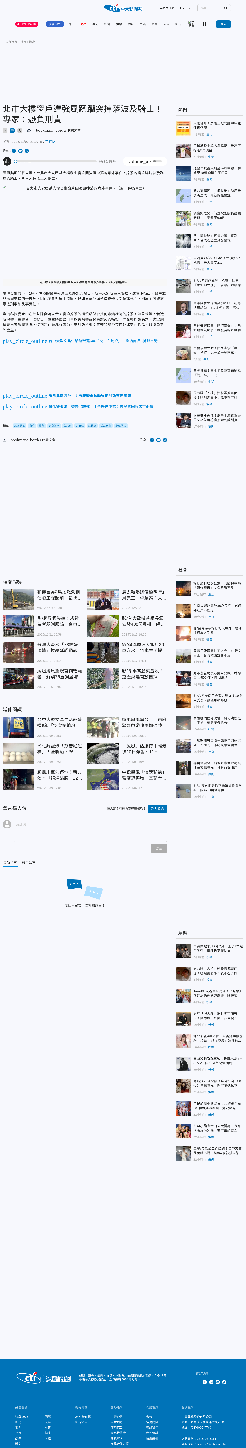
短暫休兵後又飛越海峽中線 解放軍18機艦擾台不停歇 (183, 173)
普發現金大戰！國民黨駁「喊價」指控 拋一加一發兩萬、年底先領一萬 (183, 353)
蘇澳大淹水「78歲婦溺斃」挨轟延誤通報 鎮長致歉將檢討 (18, 652)
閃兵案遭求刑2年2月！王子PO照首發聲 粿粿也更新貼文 (183, 951)
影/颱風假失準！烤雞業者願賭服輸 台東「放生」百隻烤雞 (18, 626)
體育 (131, 24)
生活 (143, 24)
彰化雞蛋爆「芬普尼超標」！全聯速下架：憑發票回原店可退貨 (18, 753)
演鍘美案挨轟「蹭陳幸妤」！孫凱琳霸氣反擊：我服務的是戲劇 (183, 331)
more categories (205, 24)
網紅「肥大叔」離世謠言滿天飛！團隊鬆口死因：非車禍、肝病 (183, 1019)
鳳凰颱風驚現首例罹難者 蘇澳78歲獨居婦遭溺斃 (18, 678)
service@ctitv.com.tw (211, 1444)
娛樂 (119, 24)
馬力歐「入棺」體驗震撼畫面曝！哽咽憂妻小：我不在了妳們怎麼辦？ (183, 398)
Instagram (211, 1382)
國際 (154, 24)
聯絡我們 (152, 1427)
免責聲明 (117, 1438)
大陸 (166, 24)
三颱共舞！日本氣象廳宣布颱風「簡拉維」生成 (183, 375)
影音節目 (81, 1422)
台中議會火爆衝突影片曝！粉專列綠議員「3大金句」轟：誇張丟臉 (183, 308)
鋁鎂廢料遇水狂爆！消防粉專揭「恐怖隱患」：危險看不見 (183, 588)
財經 (48, 1438)
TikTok (224, 1382)
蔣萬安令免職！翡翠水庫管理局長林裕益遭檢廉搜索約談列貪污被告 (183, 420)
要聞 (95, 24)
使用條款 (117, 1427)
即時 (72, 24)
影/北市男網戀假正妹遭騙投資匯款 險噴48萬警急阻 (183, 791)
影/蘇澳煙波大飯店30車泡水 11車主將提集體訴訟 (103, 652)
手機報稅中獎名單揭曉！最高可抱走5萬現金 (183, 151)
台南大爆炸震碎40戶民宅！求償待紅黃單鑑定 (183, 611)
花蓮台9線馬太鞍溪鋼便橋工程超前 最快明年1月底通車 (18, 599)
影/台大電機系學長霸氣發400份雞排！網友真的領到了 (103, 626)
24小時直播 (83, 1416)
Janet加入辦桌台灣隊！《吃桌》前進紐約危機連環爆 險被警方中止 (183, 996)
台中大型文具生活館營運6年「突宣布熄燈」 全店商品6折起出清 (18, 727)
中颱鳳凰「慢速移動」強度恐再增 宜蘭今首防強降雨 (103, 779)
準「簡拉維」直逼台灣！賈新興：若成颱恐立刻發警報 (183, 241)
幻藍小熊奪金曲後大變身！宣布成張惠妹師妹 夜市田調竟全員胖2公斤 (183, 1131)
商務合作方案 (120, 1443)
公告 (149, 1416)
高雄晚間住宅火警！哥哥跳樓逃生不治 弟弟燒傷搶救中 (183, 723)
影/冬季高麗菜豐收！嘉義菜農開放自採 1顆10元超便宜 (103, 678)
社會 (107, 24)
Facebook (205, 1382)
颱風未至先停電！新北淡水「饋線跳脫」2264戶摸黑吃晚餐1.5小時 (18, 779)
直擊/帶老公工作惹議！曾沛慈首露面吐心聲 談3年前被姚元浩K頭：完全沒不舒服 (183, 1153)
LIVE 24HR (28, 24)
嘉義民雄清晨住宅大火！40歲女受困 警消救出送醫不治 (183, 656)
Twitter (198, 1382)
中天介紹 (117, 1416)
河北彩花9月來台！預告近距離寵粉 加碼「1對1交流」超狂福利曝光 (183, 1041)
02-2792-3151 (207, 1438)
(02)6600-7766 (201, 1427)
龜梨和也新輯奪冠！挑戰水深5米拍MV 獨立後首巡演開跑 (183, 1064)
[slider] (55, 161)
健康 (48, 1433)
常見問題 (152, 1422)
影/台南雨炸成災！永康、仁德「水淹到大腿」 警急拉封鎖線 (183, 286)
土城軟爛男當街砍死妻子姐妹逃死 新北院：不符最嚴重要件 (183, 746)
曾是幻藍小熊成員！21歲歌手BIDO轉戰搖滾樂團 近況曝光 (183, 1108)
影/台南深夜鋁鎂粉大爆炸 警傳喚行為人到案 (183, 633)
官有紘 (50, 142)
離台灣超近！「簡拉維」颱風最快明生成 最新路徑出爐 (183, 196)
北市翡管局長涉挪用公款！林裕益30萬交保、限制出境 (183, 678)
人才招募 (117, 1422)
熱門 (84, 24)
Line (218, 1382)
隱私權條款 (118, 1433)
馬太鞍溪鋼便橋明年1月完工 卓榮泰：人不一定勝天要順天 (103, 599)
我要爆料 (152, 1433)
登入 (223, 24)
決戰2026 (55, 24)
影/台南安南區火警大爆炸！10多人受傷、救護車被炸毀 (183, 701)
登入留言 (157, 809)
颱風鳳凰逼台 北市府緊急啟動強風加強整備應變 (103, 727)
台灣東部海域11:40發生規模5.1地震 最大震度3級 (183, 263)
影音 (178, 24)
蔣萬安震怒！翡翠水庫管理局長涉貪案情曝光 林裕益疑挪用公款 (183, 768)
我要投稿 (152, 1438)
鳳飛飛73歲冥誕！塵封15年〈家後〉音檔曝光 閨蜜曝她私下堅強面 (183, 1086)
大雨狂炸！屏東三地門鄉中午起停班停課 (183, 128)
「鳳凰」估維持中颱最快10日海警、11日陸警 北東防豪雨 (103, 753)
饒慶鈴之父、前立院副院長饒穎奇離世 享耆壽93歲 (183, 218)
